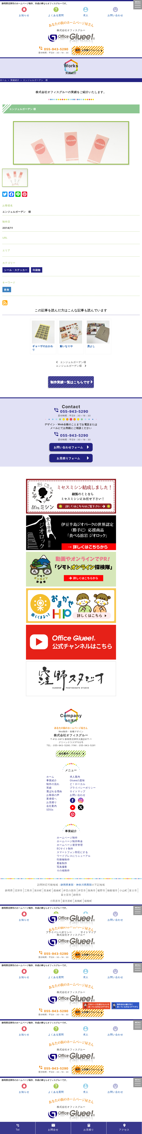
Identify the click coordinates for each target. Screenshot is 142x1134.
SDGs (49, 809)
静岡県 (9, 890)
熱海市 (92, 890)
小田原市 (55, 900)
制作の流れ (52, 783)
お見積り (51, 802)
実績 (49, 787)
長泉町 (48, 890)
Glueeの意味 (77, 780)
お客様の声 (52, 794)
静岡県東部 (67, 884)
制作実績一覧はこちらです (70, 382)
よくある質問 (56, 11)
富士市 (133, 890)
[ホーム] (71, 43)
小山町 (123, 890)
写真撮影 (62, 866)
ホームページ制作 (67, 837)
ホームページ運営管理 (70, 844)
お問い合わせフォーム (68, 447)
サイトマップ (77, 791)
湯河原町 (67, 900)
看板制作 (62, 863)
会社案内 (51, 805)
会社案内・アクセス (70, 753)
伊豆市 (82, 890)
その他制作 (63, 870)
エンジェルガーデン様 (73, 362)
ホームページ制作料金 (70, 841)
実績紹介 (14, 80)
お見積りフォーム (88, 50)
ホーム (3, 80)
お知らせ (24, 11)
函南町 (57, 890)
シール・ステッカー (16, 269)
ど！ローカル (77, 783)
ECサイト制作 (65, 848)
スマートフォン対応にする (72, 852)
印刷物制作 (63, 859)
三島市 (28, 890)
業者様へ (51, 798)
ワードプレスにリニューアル (74, 855)
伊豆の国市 (69, 890)
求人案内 (75, 776)
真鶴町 (78, 900)
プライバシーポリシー (83, 787)
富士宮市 (66, 894)
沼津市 (19, 890)
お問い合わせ (115, 11)
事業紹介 (51, 780)
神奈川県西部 (84, 884)
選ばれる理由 (54, 791)
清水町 (38, 890)
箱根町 (88, 900)
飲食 (6, 289)
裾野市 (101, 890)
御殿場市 (112, 890)
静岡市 (77, 894)
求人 (86, 11)
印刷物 (37, 269)
